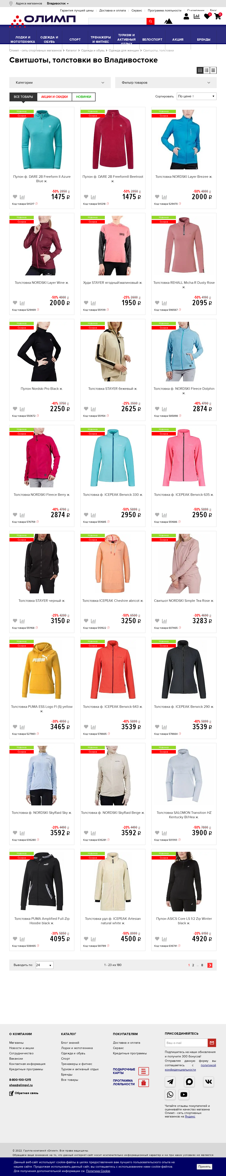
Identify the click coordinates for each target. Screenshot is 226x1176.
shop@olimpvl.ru (21, 1085)
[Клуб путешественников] (168, 21)
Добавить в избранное (15, 196)
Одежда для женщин (124, 50)
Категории (24, 82)
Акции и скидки (54, 97)
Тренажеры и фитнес (101, 40)
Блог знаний (70, 1043)
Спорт (75, 40)
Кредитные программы (26, 1069)
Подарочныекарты (124, 1071)
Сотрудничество (21, 1053)
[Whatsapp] (170, 1094)
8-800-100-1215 (20, 1080)
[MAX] (189, 1081)
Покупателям (125, 1034)
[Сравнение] (197, 17)
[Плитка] (200, 70)
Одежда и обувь (49, 40)
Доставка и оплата (126, 1043)
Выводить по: (23, 965)
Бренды (204, 40)
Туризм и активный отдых (126, 39)
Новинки (83, 97)
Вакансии (16, 1058)
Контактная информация (27, 1064)
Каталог (71, 50)
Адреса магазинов (29, 3)
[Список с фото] (206, 70)
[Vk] (208, 1081)
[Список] (213, 70)
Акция (178, 40)
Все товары (23, 97)
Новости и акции (21, 1048)
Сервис (118, 1048)
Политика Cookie (98, 1171)
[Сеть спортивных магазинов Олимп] (42, 22)
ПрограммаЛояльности (124, 1082)
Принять (204, 1166)
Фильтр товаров (134, 82)
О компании (20, 1034)
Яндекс (190, 1116)
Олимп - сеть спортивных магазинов (35, 50)
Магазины (16, 1043)
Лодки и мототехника (23, 40)
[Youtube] (184, 1094)
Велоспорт (152, 40)
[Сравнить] (22, 196)
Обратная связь (26, 1093)
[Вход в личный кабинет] (186, 17)
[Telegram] (170, 1081)
